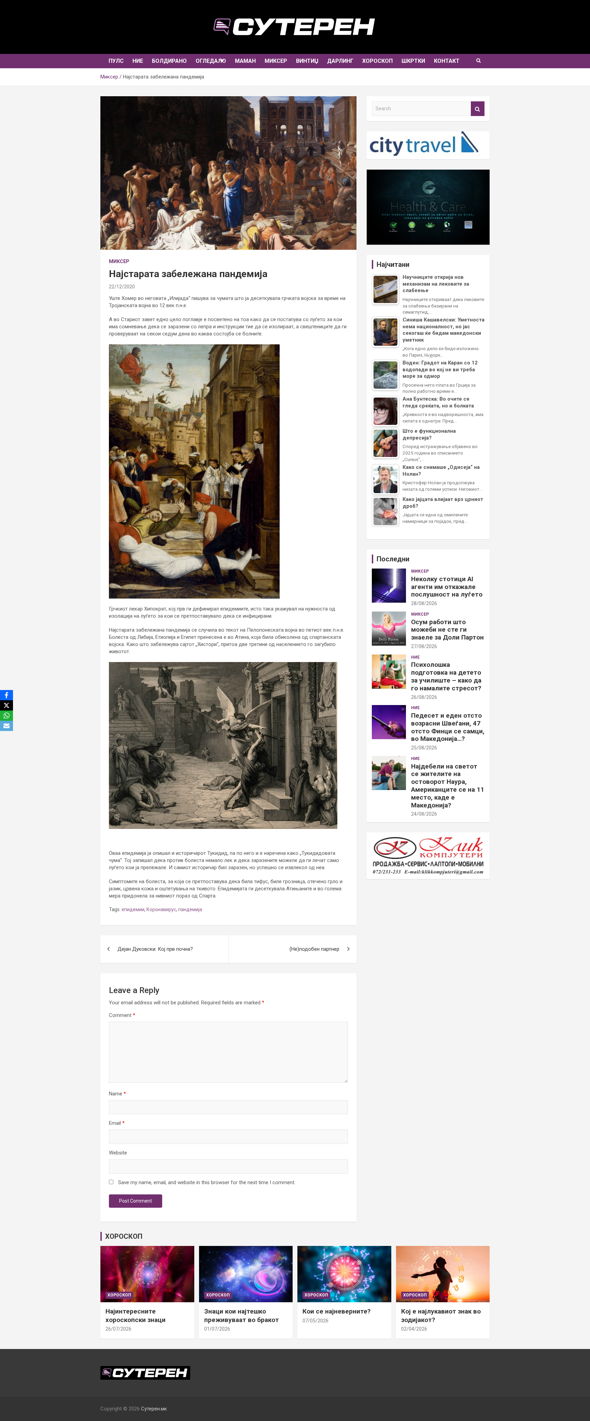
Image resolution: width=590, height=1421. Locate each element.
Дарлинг (340, 61)
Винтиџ (307, 61)
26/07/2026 (118, 1329)
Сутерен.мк (154, 1409)
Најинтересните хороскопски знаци (136, 1315)
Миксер (276, 61)
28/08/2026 (424, 603)
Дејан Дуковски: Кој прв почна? (155, 949)
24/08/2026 (424, 814)
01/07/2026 (217, 1329)
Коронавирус (161, 909)
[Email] (6, 726)
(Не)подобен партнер (314, 949)
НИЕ (137, 61)
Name (117, 1094)
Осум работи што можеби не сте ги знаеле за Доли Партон (447, 630)
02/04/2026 (414, 1329)
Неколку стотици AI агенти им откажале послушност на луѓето (446, 587)
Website (118, 1153)
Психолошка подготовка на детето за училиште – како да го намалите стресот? (446, 676)
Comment (122, 1015)
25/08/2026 (424, 747)
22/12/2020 (122, 286)
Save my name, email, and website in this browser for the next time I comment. (206, 1182)
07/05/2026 (315, 1320)
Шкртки (413, 61)
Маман (245, 61)
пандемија (190, 909)
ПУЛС (116, 61)
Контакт (447, 61)
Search (477, 108)
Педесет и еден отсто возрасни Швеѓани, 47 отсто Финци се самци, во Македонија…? (447, 727)
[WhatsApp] (6, 715)
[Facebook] (6, 695)
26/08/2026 (424, 697)
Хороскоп (377, 61)
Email (117, 1123)
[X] (6, 705)
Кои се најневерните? (336, 1311)
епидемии (133, 909)
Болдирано (169, 61)
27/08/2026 (424, 646)
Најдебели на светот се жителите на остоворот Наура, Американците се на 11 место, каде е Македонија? (447, 785)
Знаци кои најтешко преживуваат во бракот (241, 1315)
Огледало (211, 61)
